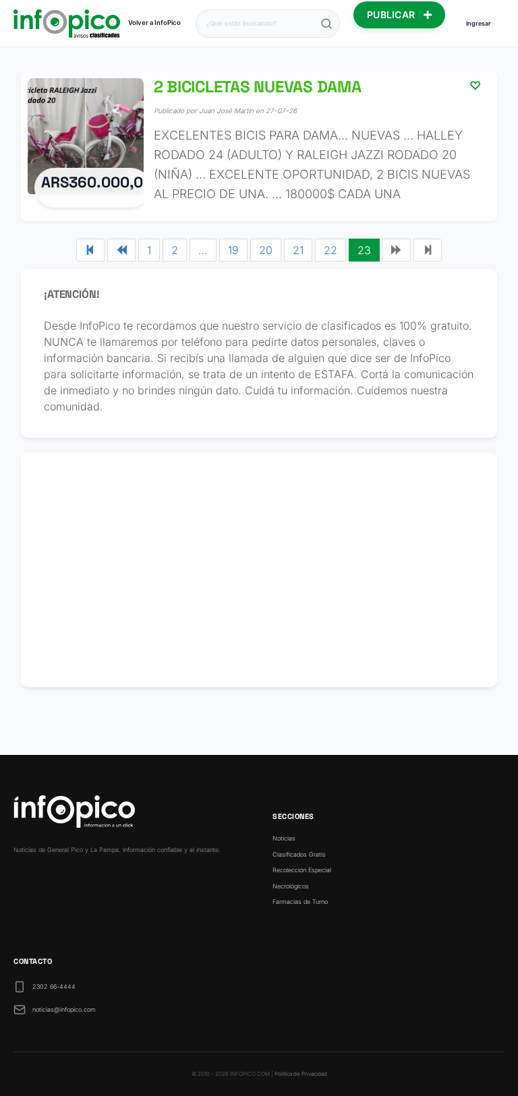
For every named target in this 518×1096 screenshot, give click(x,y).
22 (330, 250)
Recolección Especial (301, 870)
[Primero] (90, 250)
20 (265, 250)
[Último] (427, 250)
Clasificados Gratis (299, 854)
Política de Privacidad (301, 1073)
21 (298, 250)
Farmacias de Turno (300, 901)
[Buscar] (326, 23)
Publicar (392, 14)
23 (364, 250)
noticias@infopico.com (64, 1009)
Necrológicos (290, 886)
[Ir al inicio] (66, 23)
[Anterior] (121, 250)
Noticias (283, 838)
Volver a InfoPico (154, 22)
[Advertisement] (259, 569)
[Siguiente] (396, 250)
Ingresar (478, 23)
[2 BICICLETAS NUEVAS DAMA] (259, 146)
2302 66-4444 (54, 986)
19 (233, 250)
